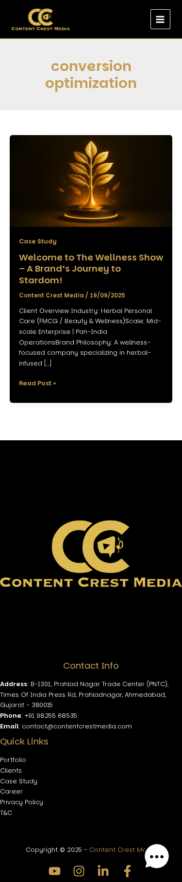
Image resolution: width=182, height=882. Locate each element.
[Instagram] (79, 871)
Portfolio (13, 760)
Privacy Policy (21, 802)
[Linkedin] (103, 871)
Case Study (38, 241)
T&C (6, 813)
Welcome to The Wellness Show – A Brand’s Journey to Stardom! (91, 268)
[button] (156, 856)
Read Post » (37, 382)
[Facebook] (127, 871)
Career (11, 791)
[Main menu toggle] (160, 19)
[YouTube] (55, 871)
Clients (11, 770)
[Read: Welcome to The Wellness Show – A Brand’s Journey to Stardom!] (91, 180)
